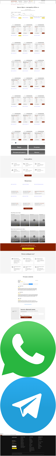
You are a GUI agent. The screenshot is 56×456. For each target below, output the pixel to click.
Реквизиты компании (40, 446)
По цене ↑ (38, 16)
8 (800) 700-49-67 (13, 440)
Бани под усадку (22, 444)
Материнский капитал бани (31, 449)
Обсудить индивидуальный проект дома (28, 248)
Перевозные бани (22, 442)
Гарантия (30, 443)
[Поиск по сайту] (34, 1)
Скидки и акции (39, 443)
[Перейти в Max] (44, 1)
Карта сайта (39, 448)
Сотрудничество (39, 445)
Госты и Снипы (39, 442)
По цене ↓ (36, 16)
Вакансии (39, 444)
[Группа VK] (41, 1)
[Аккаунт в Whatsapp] (43, 1)
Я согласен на (25, 315)
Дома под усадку (22, 445)
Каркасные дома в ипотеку (31, 448)
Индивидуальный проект (23, 446)
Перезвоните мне (26, 317)
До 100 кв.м (12, 12)
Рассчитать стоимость (23, 447)
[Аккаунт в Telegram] (42, 1)
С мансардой (15, 12)
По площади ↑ (44, 16)
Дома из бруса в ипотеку (31, 447)
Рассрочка (30, 446)
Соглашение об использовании (13, 434)
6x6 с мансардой (19, 12)
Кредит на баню (30, 444)
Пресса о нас (39, 447)
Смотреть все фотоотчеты (28, 208)
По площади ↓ (41, 16)
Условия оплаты (30, 442)
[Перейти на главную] (14, 1)
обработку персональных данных (27, 315)
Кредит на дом (30, 445)
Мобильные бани (22, 443)
